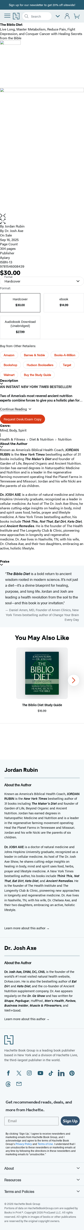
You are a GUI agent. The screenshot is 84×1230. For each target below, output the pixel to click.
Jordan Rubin (15, 226)
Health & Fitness (12, 439)
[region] (42, 680)
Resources (12, 1179)
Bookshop (10, 365)
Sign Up (70, 1120)
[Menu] (7, 16)
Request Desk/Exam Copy (22, 419)
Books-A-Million (64, 355)
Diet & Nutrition (42, 439)
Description (9, 380)
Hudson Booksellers (40, 365)
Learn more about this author (25, 928)
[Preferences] (57, 16)
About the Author (13, 444)
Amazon (9, 355)
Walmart (9, 374)
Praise (4, 561)
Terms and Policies (19, 1191)
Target (67, 365)
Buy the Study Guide (37, 374)
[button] (42, 221)
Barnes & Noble (34, 355)
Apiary (5, 257)
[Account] (67, 16)
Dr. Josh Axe (14, 230)
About (9, 1168)
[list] (42, 151)
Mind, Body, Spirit (13, 430)
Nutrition (65, 439)
